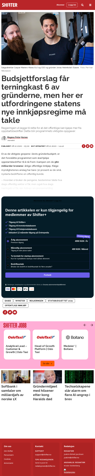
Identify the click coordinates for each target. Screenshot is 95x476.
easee (8, 301)
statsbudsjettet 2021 (60, 301)
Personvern (9, 455)
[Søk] (82, 5)
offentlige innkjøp (15, 305)
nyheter (20, 301)
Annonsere (8, 463)
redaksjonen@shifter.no (45, 466)
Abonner (60, 5)
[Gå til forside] (14, 5)
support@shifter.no (43, 454)
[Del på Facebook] (83, 146)
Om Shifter (8, 451)
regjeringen (36, 301)
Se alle (46, 363)
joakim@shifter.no (71, 457)
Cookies (7, 459)
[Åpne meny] (90, 5)
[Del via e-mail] (91, 146)
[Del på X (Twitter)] (87, 146)
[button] (84, 325)
